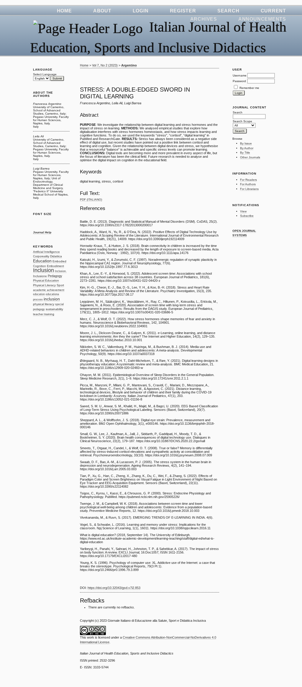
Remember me (249, 87)
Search (228, 10)
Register (183, 10)
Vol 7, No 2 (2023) (105, 65)
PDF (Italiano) (91, 199)
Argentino (129, 65)
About (102, 10)
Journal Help (42, 232)
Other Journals (250, 157)
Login (141, 10)
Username (240, 75)
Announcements (262, 19)
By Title (245, 152)
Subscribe (247, 215)
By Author (246, 148)
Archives (203, 19)
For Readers (248, 179)
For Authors (248, 184)
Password (239, 81)
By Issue (246, 143)
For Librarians (249, 189)
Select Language (45, 74)
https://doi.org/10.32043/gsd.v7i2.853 (114, 588)
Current (273, 10)
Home (64, 10)
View (243, 211)
